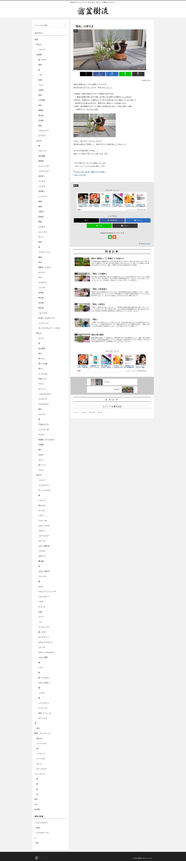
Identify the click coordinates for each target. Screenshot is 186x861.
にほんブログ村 (79, 175)
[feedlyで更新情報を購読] (110, 237)
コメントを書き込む (112, 406)
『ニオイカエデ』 (41, 823)
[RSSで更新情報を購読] (114, 237)
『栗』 (37, 843)
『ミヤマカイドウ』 (42, 833)
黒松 (77, 185)
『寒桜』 (37, 828)
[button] (138, 74)
